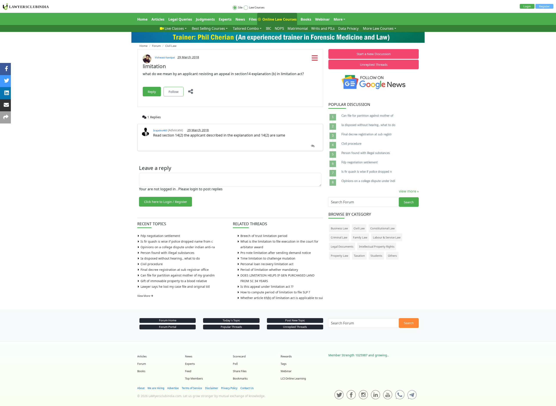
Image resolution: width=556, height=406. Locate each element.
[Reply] (312, 146)
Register (544, 6)
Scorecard (239, 356)
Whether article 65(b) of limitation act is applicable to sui (281, 298)
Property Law (339, 256)
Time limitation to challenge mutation (267, 258)
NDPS (279, 28)
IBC (268, 28)
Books (306, 19)
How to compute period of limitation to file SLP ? (275, 292)
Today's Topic (231, 320)
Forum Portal (167, 327)
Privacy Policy (229, 388)
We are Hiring (155, 388)
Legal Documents (342, 246)
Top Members (194, 378)
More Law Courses (378, 28)
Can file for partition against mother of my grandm (178, 275)
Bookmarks (240, 378)
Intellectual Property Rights (376, 246)
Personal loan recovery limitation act (266, 264)
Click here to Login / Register (165, 201)
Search (409, 202)
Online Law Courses (279, 19)
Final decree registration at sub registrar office (175, 270)
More (338, 19)
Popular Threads (231, 327)
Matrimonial (298, 28)
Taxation (359, 256)
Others (392, 256)
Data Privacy (348, 28)
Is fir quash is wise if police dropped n (366, 171)
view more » (409, 191)
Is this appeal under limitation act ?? (266, 286)
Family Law (360, 237)
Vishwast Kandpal (165, 57)
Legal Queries (180, 19)
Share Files (240, 371)
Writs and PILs (323, 28)
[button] (315, 59)
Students (376, 256)
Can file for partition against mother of (367, 115)
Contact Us (247, 388)
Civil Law (359, 228)
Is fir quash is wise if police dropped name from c (177, 241)
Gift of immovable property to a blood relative (174, 281)
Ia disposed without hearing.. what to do (170, 258)
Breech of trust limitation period (263, 236)
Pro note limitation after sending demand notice (275, 253)
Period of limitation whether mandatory (269, 270)
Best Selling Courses (208, 28)
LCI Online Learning (293, 378)
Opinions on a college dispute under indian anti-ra (178, 247)
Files (253, 19)
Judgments (205, 19)
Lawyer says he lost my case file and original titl (175, 286)
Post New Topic (295, 320)
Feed (188, 371)
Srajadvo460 (160, 130)
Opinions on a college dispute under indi (368, 181)
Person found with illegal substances (167, 253)
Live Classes (174, 28)
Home (142, 19)
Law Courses (257, 7)
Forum (141, 364)
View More (144, 296)
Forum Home (167, 320)
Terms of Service (192, 388)
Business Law (339, 228)
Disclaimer (211, 388)
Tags (283, 364)
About (140, 388)
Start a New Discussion (374, 54)
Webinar (322, 19)
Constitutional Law (382, 228)
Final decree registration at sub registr (366, 134)
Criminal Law (339, 237)
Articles (157, 19)
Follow (174, 91)
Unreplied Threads (373, 64)
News (240, 19)
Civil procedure (152, 264)
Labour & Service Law (386, 237)
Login (527, 6)
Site (240, 7)
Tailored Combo (246, 28)
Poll (235, 364)
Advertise (173, 388)
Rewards (286, 356)
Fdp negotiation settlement (160, 236)
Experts (225, 19)
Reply (152, 91)
